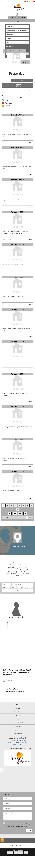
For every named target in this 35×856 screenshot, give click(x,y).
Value (17, 590)
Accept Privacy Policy (11, 689)
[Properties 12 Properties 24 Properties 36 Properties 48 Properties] (15, 517)
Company (17, 715)
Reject (25, 852)
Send (17, 684)
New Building (17, 712)
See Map (11, 46)
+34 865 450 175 (17, 744)
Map (2, 770)
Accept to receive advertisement (14, 691)
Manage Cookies (18, 852)
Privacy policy (17, 726)
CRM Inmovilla (21, 845)
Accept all (10, 852)
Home (17, 704)
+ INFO (30, 142)
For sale (17, 708)
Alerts (21, 80)
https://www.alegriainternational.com (17, 742)
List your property (17, 85)
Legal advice (17, 730)
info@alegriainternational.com (17, 740)
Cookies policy (18, 733)
